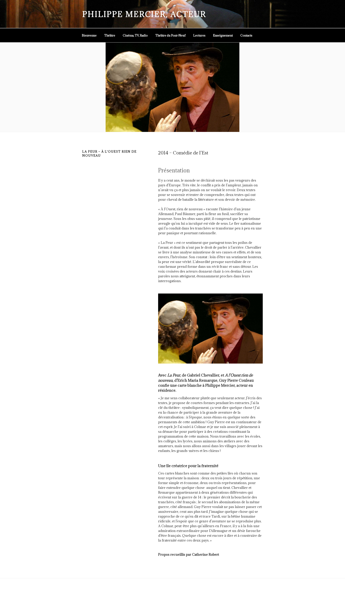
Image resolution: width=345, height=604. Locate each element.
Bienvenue (89, 35)
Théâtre (109, 35)
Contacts (246, 35)
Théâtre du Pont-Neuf (170, 35)
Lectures (199, 35)
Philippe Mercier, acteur (144, 14)
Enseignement (223, 35)
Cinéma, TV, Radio (135, 35)
